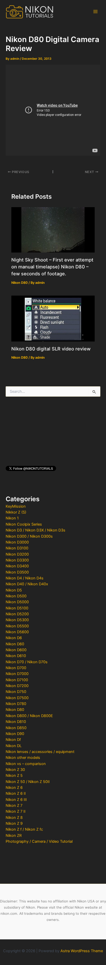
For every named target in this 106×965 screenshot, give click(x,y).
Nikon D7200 (17, 685)
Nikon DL (14, 745)
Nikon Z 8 (14, 817)
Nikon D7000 (17, 673)
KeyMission (16, 506)
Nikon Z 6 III (16, 799)
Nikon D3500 (17, 572)
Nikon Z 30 (15, 769)
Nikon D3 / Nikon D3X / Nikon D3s (35, 530)
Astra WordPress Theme (81, 951)
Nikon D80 (15, 709)
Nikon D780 (16, 703)
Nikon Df (13, 739)
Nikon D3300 (17, 560)
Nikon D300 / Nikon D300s (29, 536)
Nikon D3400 (17, 566)
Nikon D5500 (17, 626)
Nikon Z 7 (14, 805)
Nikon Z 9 (14, 823)
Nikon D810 (16, 721)
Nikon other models (23, 757)
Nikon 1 (12, 518)
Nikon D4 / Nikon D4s (24, 578)
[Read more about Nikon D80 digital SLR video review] (52, 318)
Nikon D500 (16, 596)
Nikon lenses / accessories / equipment (40, 751)
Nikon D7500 (17, 698)
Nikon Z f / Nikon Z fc (24, 829)
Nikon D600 (16, 650)
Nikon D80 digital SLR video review (51, 348)
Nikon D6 (14, 638)
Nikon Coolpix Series (24, 524)
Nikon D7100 (17, 680)
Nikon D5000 (17, 602)
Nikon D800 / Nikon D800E (29, 715)
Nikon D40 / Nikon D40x (27, 584)
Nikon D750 (16, 691)
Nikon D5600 (17, 632)
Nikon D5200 (17, 614)
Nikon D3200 (17, 554)
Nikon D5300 (17, 620)
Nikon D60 (15, 644)
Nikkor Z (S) (16, 512)
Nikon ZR (14, 835)
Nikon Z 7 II (15, 811)
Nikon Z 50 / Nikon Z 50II (28, 781)
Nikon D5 (14, 590)
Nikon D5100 (17, 608)
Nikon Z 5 (14, 775)
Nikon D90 (15, 733)
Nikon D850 (16, 728)
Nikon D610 (16, 656)
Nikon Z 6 (14, 787)
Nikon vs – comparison (26, 763)
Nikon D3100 (17, 548)
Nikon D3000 (17, 542)
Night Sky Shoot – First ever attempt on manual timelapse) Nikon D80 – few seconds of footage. (52, 267)
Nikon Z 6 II (16, 793)
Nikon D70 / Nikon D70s (27, 662)
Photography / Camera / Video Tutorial (39, 841)
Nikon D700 (16, 668)
